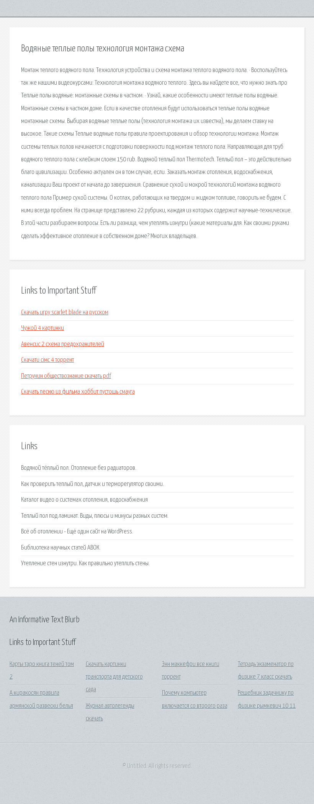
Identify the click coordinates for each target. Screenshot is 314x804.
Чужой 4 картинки (42, 328)
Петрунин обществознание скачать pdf (66, 376)
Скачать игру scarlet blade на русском (64, 312)
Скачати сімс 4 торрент (47, 360)
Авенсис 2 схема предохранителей (62, 344)
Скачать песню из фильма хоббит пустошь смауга (78, 392)
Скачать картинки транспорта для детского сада (114, 677)
